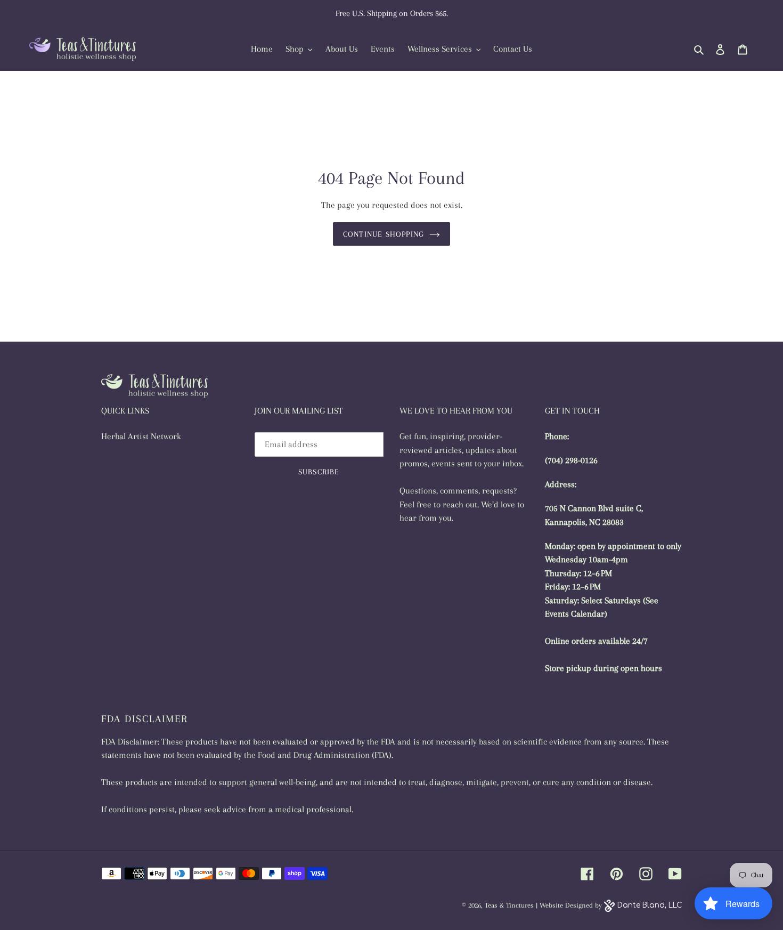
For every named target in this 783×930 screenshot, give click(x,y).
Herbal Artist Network (141, 436)
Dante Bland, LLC (649, 905)
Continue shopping (383, 234)
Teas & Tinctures (509, 905)
